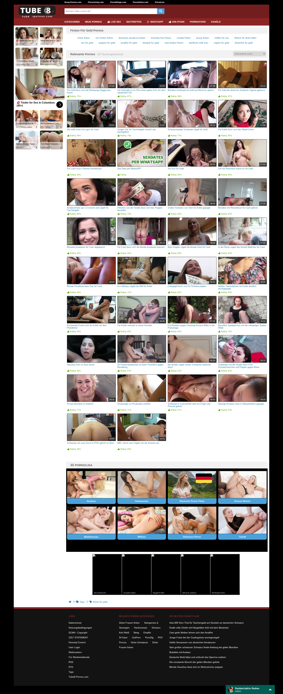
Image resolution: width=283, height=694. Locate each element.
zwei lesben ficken (174, 42)
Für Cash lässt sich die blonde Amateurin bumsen (141, 247)
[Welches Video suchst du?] (160, 11)
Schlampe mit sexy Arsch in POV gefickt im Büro (90, 443)
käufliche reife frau (198, 42)
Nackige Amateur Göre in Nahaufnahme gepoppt (241, 404)
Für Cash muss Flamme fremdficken (84, 168)
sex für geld (87, 42)
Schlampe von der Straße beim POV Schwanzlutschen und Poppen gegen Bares (238, 365)
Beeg (136, 632)
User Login (74, 647)
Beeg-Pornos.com (73, 2)
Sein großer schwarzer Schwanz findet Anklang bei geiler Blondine (203, 647)
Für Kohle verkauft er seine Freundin (134, 325)
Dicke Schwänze (139, 642)
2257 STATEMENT (78, 637)
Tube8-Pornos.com (78, 676)
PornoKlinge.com (118, 2)
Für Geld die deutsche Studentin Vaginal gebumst (241, 90)
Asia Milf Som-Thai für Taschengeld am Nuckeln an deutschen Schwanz (206, 622)
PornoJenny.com (96, 2)
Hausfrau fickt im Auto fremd (80, 364)
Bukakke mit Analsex (180, 652)
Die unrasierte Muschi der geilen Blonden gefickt (194, 662)
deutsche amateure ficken (132, 38)
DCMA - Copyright (78, 632)
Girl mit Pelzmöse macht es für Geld (235, 168)
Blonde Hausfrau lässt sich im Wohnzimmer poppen (196, 667)
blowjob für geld (151, 42)
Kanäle (216, 21)
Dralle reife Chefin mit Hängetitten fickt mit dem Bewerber (199, 627)
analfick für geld (129, 42)
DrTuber (123, 637)
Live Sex (115, 21)
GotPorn (136, 637)
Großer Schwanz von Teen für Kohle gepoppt (189, 208)
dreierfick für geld (244, 42)
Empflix (147, 632)
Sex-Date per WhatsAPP (129, 168)
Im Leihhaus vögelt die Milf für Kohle (134, 286)
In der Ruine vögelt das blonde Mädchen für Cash (241, 247)
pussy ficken (202, 38)
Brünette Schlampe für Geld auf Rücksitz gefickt (191, 90)
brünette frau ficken (161, 38)
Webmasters (75, 652)
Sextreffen (133, 21)
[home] (70, 601)
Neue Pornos (93, 21)
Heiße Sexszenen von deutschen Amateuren (192, 642)
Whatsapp (156, 21)
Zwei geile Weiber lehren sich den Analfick (191, 632)
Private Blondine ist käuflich (80, 404)
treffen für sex (222, 38)
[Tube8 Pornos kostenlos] (38, 17)
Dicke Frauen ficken (129, 622)
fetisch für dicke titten (245, 38)
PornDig (149, 637)
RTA (71, 667)
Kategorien (72, 21)
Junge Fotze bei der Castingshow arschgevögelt (194, 637)
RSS (71, 662)
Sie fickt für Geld (176, 168)
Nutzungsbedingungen (80, 627)
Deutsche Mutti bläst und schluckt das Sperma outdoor (197, 657)
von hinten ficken (104, 38)
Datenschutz (75, 622)
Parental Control (77, 642)
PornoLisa (159, 2)
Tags (71, 672)
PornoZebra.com (140, 2)
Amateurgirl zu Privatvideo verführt (133, 404)
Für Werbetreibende (79, 657)
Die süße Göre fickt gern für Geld (82, 129)
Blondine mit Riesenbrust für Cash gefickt (238, 208)
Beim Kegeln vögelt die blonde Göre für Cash (189, 247)
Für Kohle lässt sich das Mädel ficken (236, 129)
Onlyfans (177, 21)
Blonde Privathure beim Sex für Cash (84, 286)
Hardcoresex (140, 627)
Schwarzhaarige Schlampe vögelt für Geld (188, 129)
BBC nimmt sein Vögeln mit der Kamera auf (138, 443)
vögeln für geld (221, 42)
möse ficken (83, 38)
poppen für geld (107, 42)
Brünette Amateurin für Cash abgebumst (86, 247)
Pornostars (198, 21)
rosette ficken (184, 38)
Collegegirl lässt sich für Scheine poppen (187, 286)
